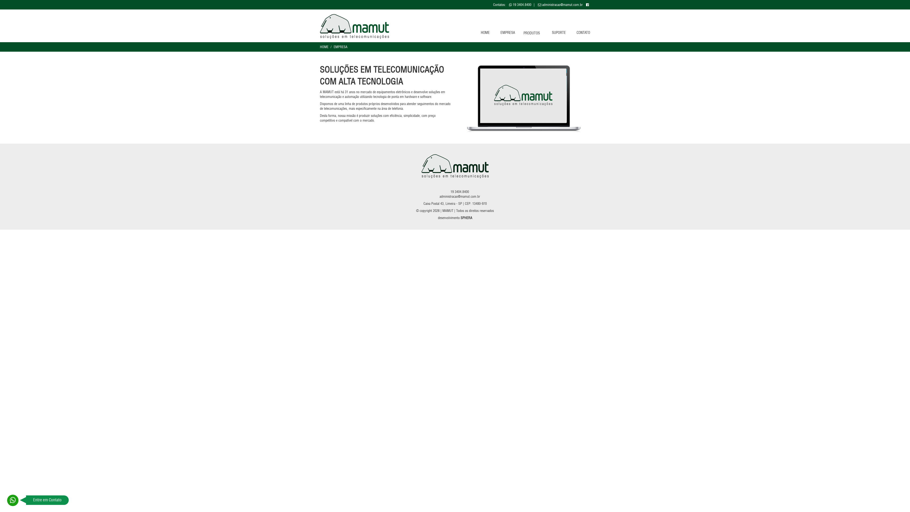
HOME (485, 32)
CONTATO (583, 32)
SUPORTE (559, 32)
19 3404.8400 (522, 5)
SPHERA (466, 218)
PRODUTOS (531, 33)
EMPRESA (507, 32)
